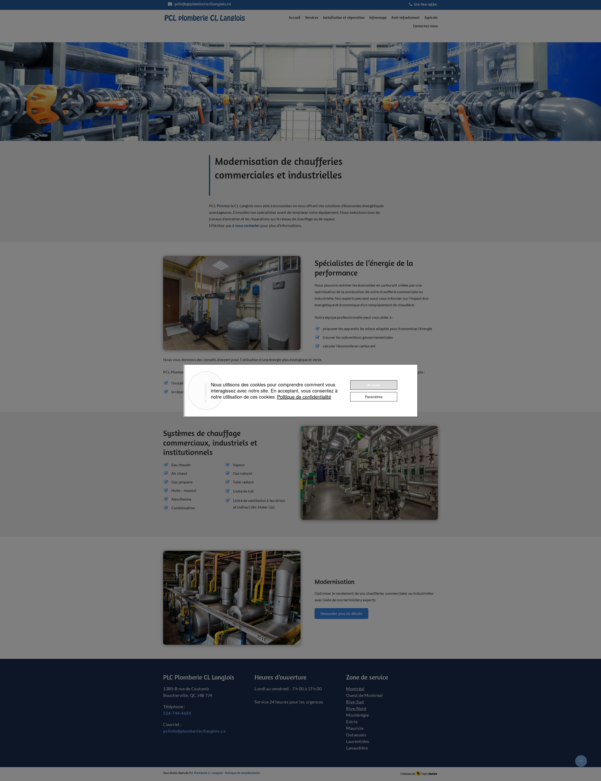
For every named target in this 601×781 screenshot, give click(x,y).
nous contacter (247, 225)
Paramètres (373, 396)
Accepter (373, 385)
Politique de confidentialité (304, 396)
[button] (311, 17)
